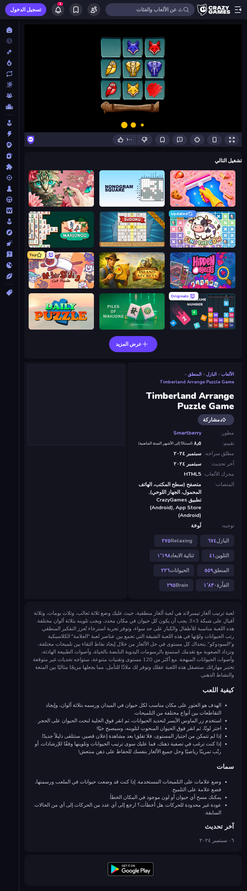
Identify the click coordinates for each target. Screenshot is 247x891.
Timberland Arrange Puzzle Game (197, 382)
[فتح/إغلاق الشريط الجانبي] (238, 9)
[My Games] (75, 9)
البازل (211, 374)
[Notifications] (57, 9)
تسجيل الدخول (25, 9)
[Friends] (93, 9)
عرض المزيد (129, 344)
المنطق (195, 374)
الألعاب (227, 374)
